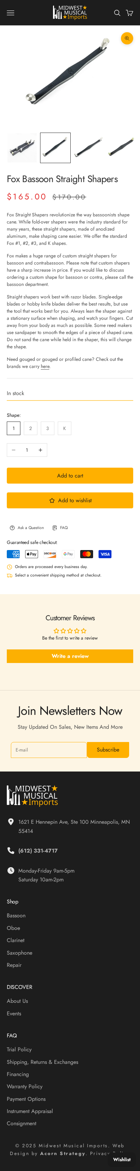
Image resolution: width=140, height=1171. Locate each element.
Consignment (21, 1123)
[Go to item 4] (122, 148)
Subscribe (108, 750)
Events (14, 1013)
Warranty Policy (24, 1086)
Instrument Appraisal (30, 1111)
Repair (14, 965)
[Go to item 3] (88, 148)
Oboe (13, 928)
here (45, 366)
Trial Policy (19, 1049)
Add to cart (70, 476)
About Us (17, 1001)
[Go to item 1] (22, 148)
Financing (18, 1074)
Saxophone (19, 953)
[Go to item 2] (55, 148)
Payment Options (26, 1099)
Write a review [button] (70, 656)
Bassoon (16, 915)
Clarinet (15, 940)
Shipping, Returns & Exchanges (42, 1062)
